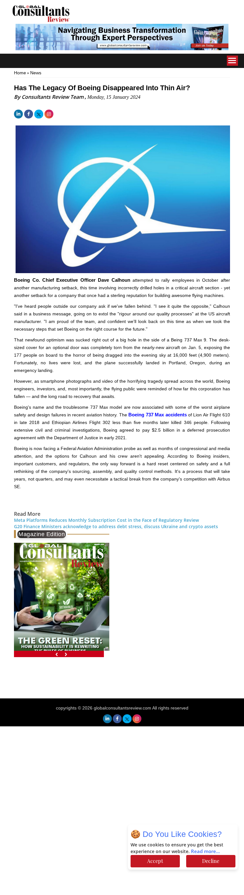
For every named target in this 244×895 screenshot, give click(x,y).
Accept (155, 861)
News (35, 72)
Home (20, 72)
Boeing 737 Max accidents (157, 414)
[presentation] (56, 654)
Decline (210, 861)
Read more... (205, 851)
